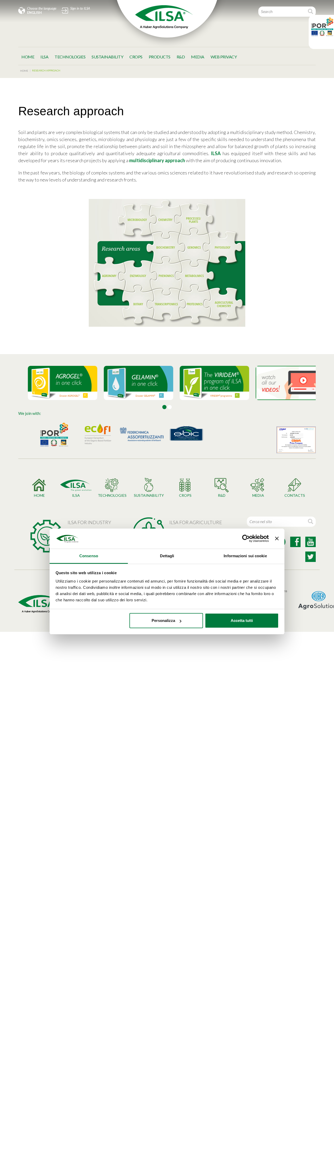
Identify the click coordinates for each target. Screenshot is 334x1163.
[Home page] (164, 17)
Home (27, 56)
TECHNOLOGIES (70, 56)
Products (159, 56)
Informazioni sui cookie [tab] (245, 556)
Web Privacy (224, 56)
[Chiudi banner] (277, 539)
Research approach (46, 70)
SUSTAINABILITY (107, 56)
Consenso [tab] (88, 556)
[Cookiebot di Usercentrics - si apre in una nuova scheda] (246, 539)
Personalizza (163, 620)
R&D (181, 56)
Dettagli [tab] (167, 556)
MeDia (197, 56)
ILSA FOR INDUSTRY (89, 522)
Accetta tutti (242, 620)
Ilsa (44, 56)
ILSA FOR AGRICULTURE (195, 522)
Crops (135, 56)
